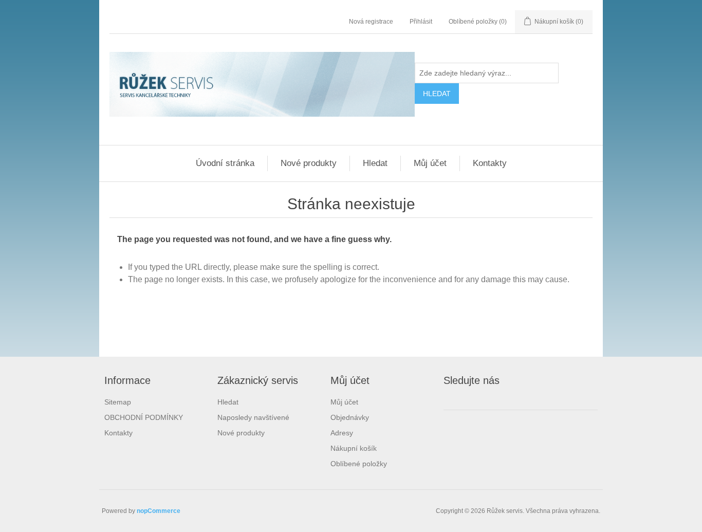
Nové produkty (309, 163)
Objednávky (349, 417)
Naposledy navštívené (253, 417)
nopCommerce (158, 511)
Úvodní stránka (225, 163)
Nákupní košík (353, 448)
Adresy (341, 433)
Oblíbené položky (358, 464)
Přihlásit (421, 21)
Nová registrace (371, 21)
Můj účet (430, 163)
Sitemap (117, 402)
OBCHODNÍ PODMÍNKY (143, 417)
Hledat (375, 163)
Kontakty (490, 163)
